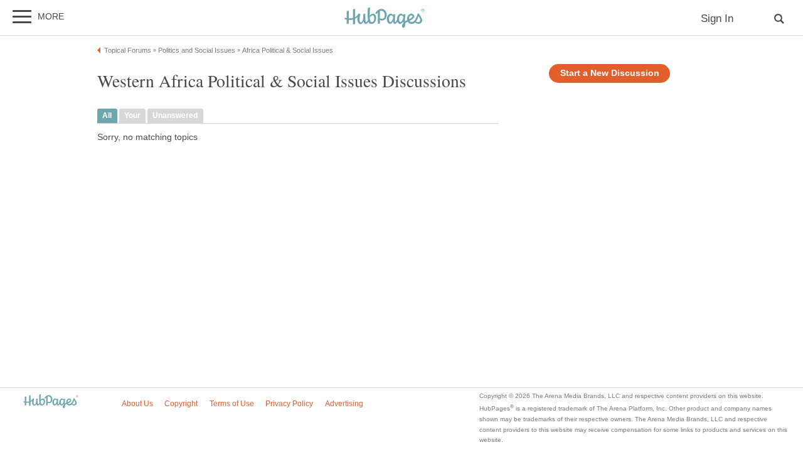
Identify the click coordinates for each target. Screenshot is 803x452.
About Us (137, 403)
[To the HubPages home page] (51, 402)
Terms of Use (232, 403)
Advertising (344, 403)
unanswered (175, 115)
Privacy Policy (289, 403)
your (132, 115)
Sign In (717, 18)
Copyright (181, 403)
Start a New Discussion (609, 73)
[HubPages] (384, 19)
